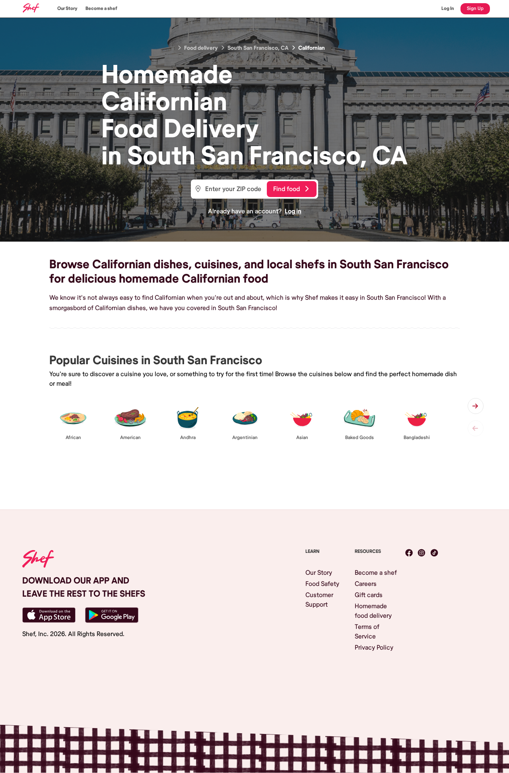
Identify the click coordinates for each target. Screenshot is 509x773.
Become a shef (101, 9)
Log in (293, 211)
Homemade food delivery (373, 611)
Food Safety (322, 584)
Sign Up (475, 9)
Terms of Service (367, 631)
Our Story (67, 9)
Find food (286, 189)
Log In (447, 9)
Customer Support (319, 600)
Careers (366, 584)
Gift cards (369, 595)
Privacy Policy (374, 648)
